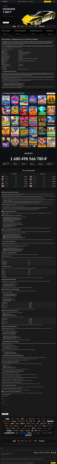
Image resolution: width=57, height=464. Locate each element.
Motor (5, 1)
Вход (54, 1)
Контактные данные (5, 454)
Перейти (4, 34)
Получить (6, 22)
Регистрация (47, 1)
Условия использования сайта (7, 453)
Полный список (51, 93)
